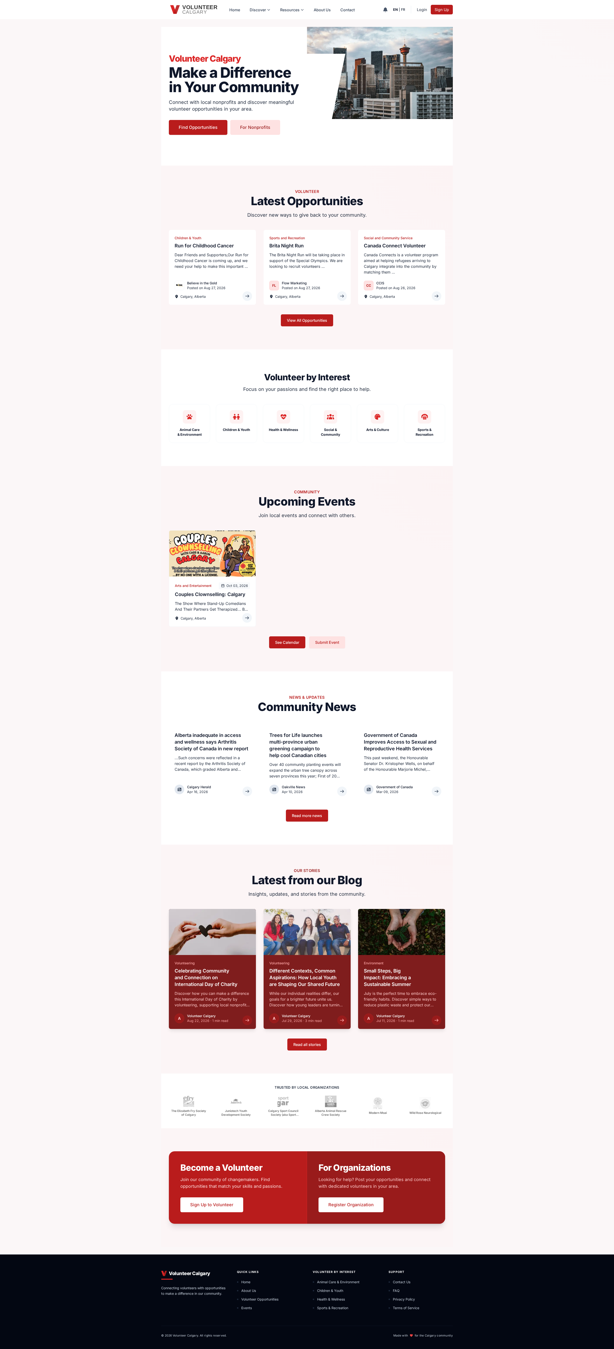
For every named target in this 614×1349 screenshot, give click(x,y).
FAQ (396, 1291)
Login (422, 9)
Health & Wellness (331, 1299)
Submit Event (327, 642)
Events (246, 1308)
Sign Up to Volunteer (211, 1204)
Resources (290, 9)
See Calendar (287, 642)
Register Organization (351, 1204)
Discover (258, 9)
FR (403, 9)
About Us (322, 9)
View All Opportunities (307, 320)
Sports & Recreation (332, 1308)
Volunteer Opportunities (259, 1299)
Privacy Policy (404, 1299)
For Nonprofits (255, 127)
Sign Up (442, 9)
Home (234, 9)
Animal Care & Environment (338, 1282)
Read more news (307, 815)
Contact (347, 9)
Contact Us (401, 1282)
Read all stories (307, 1044)
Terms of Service (406, 1308)
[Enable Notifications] (385, 9)
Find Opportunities (198, 127)
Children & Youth (330, 1291)
